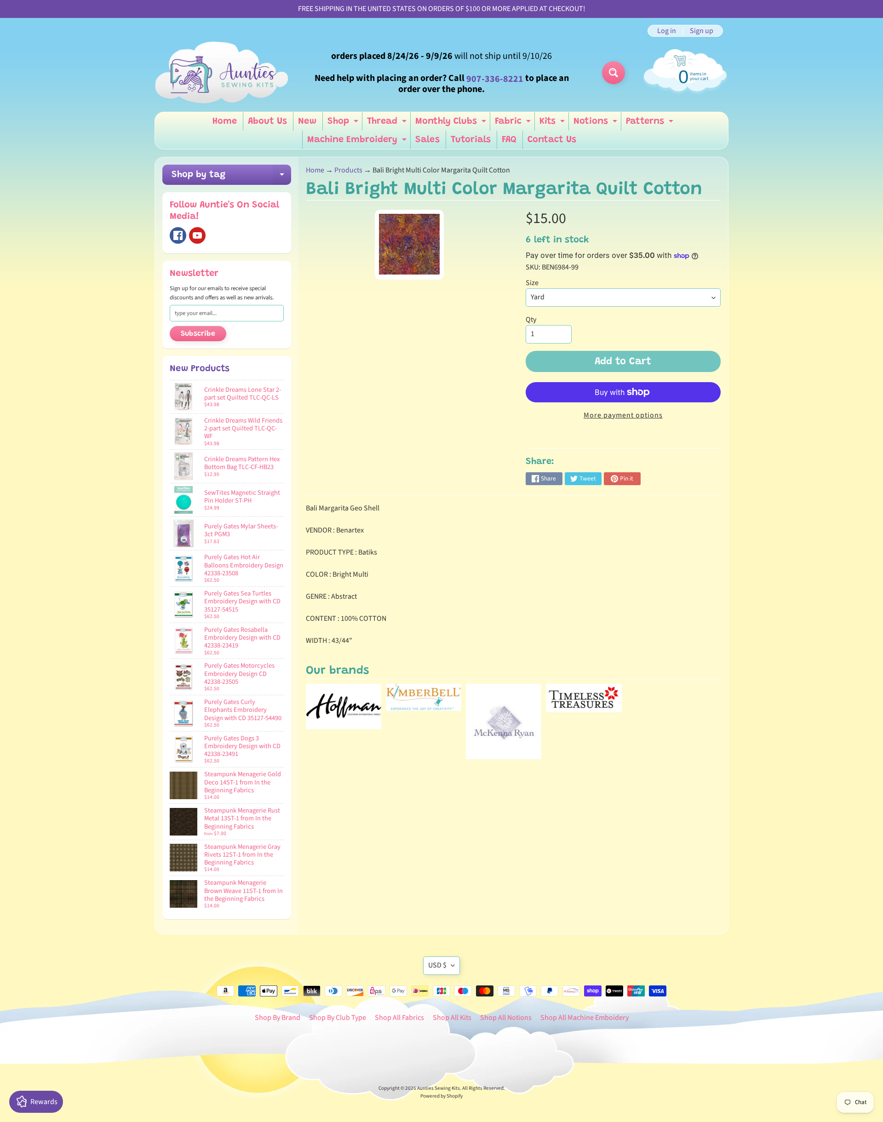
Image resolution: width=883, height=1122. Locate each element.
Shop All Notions (506, 1018)
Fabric (514, 124)
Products (348, 170)
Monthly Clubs (451, 124)
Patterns (651, 124)
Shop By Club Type (337, 1018)
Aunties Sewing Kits (438, 1088)
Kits (553, 124)
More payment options (623, 415)
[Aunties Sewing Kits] (223, 72)
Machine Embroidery (358, 142)
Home (224, 121)
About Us (267, 121)
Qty (531, 320)
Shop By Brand (277, 1018)
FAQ (509, 139)
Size (532, 283)
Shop (344, 124)
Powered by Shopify (441, 1096)
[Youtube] (197, 235)
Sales (427, 139)
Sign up (701, 30)
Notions (596, 124)
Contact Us (552, 139)
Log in (666, 30)
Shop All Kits (452, 1018)
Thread (388, 124)
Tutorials (471, 139)
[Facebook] (178, 235)
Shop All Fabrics (399, 1018)
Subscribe (198, 334)
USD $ (437, 965)
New (307, 121)
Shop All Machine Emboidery (584, 1018)
